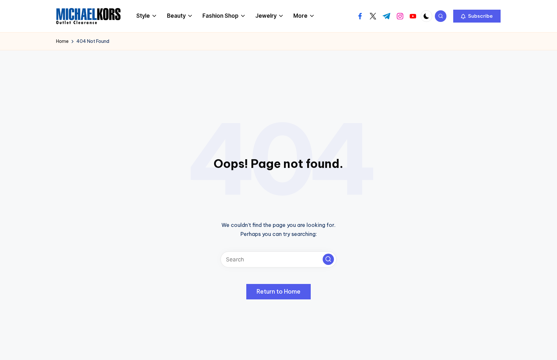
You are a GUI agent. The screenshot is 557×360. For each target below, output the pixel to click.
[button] (477, 16)
